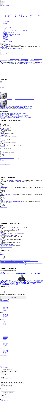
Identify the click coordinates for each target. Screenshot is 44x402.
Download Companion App (5, 84)
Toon (1, 123)
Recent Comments (15, 34)
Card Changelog (24, 30)
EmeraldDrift (7, 117)
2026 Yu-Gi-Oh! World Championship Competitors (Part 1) (10, 180)
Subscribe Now (5, 39)
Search (3, 372)
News (9, 27)
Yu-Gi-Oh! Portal (5, 307)
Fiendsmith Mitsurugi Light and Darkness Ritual (8, 235)
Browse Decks (20, 48)
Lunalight (2, 232)
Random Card (10, 41)
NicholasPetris (9, 99)
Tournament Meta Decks (19, 14)
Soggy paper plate (9, 108)
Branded (1, 141)
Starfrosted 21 (7, 115)
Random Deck (5, 41)
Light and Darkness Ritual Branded (6, 247)
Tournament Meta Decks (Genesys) (30, 14)
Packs (9, 30)
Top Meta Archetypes (6, 14)
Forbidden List (12, 30)
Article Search (5, 28)
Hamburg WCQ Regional (27, 62)
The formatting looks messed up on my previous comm (24, 99)
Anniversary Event (6, 37)
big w (4, 114)
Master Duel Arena (11, 32)
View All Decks (5, 16)
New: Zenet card (3, 152)
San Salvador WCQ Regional (29, 63)
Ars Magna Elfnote (3, 135)
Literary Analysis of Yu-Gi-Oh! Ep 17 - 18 (7, 194)
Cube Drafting (5, 32)
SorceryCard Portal (6, 350)
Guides (4, 330)
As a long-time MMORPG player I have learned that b (21, 117)
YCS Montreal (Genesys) (25, 59)
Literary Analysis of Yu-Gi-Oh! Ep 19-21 (7, 187)
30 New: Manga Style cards (5, 164)
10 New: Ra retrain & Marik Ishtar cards (7, 158)
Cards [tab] (2, 367)
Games (4, 329)
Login (10, 44)
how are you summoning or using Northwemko (24, 108)
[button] (23, 9)
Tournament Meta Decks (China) (37, 15)
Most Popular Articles (18, 27)
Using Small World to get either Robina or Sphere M (24, 106)
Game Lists (4, 331)
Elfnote (1, 226)
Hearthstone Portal (6, 321)
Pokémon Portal (5, 336)
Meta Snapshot (12, 27)
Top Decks (4, 310)
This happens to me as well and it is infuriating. (21, 115)
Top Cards (17, 30)
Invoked (1, 241)
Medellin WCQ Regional (6, 63)
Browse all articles (3, 207)
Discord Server (5, 36)
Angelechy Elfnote (3, 144)
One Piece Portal (5, 343)
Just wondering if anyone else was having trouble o (18, 113)
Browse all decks (3, 146)
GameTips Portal (5, 328)
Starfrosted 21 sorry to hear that (13, 114)
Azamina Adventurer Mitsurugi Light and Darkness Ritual (10, 229)
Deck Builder (13, 13)
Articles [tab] (7, 367)
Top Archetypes (7, 48)
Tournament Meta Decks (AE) (26, 15)
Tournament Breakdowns (7, 13)
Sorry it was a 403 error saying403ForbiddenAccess (17, 116)
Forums (4, 34)
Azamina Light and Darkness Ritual (6, 244)
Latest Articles (5, 27)
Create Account (13, 297)
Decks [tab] (4, 367)
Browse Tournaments (14, 48)
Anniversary (2, 48)
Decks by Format (18, 16)
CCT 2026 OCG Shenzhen (34, 60)
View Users (2, 272)
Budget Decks (12, 14)
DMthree (5, 113)
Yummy (1, 126)
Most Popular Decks (24, 16)
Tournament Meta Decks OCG (16, 15)
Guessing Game (9, 35)
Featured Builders (8, 34)
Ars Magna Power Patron (4, 129)
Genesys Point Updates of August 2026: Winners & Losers (10, 201)
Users (19, 34)
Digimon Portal (5, 314)
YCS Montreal (10, 60)
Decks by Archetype (11, 16)
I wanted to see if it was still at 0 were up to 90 (20, 107)
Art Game (4, 35)
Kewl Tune (2, 132)
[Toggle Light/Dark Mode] (1, 2)
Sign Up (7, 44)
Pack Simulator (5, 31)
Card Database (5, 30)
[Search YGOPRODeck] (4, 2)
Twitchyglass (7, 107)
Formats (20, 30)
